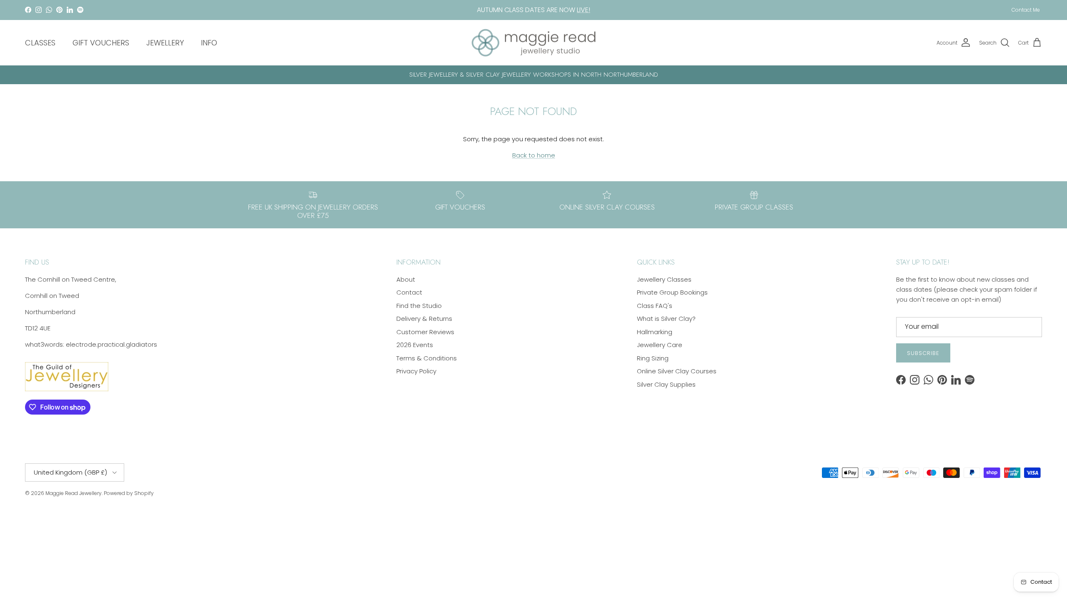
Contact (409, 292)
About (405, 279)
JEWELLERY (165, 43)
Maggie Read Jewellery (73, 493)
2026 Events (414, 344)
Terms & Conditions (426, 358)
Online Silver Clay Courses (676, 371)
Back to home (533, 155)
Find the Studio (419, 305)
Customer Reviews (425, 332)
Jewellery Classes (664, 279)
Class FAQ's (654, 305)
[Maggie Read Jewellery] (533, 43)
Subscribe (923, 353)
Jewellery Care (659, 344)
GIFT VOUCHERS (101, 43)
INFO (209, 43)
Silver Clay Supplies (666, 384)
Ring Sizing (653, 358)
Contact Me (1026, 9)
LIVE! (583, 10)
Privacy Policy (416, 371)
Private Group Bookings (672, 292)
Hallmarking (654, 332)
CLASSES (40, 43)
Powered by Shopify (129, 493)
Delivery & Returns (424, 318)
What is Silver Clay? (666, 318)
